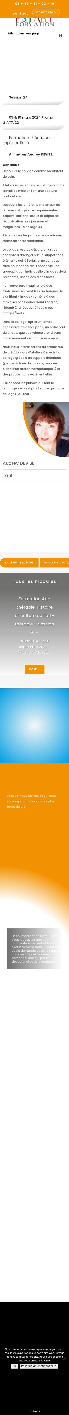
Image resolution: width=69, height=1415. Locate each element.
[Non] (64, 1358)
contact (20, 14)
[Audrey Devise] (46, 429)
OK (14, 1366)
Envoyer (50, 918)
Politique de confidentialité (38, 1366)
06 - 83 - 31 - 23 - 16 (34, 4)
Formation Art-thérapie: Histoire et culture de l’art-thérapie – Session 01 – (34, 615)
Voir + (34, 669)
